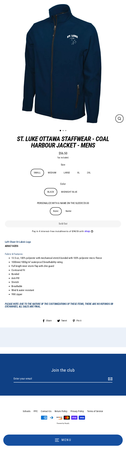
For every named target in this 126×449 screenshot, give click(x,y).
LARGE (67, 172)
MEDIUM (52, 172)
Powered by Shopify (63, 423)
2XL (89, 172)
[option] (63, 63)
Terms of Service (95, 411)
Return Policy (61, 411)
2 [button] (63, 131)
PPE (36, 411)
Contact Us (46, 411)
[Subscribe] (109, 378)
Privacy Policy (77, 411)
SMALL (37, 172)
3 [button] (66, 131)
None (55, 211)
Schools (26, 411)
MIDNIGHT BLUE (69, 192)
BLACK (50, 192)
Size (63, 164)
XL (78, 172)
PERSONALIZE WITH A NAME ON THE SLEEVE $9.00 (63, 203)
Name (69, 211)
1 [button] (60, 131)
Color (63, 183)
